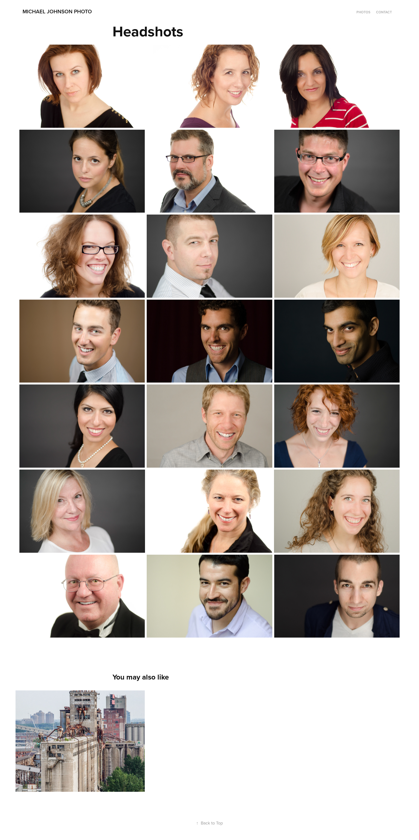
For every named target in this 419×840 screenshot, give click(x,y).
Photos (363, 12)
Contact (384, 12)
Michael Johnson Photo (57, 11)
